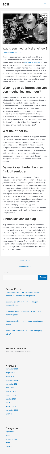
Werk (6, 53)
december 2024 (12, 380)
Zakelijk (9, 446)
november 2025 (12, 369)
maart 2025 (10, 376)
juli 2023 (9, 403)
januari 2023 (11, 406)
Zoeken (5, 273)
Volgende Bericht (25, 266)
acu (5, 4)
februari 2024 (11, 391)
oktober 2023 (11, 399)
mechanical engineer (32, 62)
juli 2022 (9, 414)
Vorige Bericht (25, 260)
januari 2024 (11, 395)
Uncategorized (11, 439)
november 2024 (12, 384)
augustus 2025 (11, 373)
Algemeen (10, 431)
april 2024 (10, 388)
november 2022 (12, 410)
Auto (7, 435)
